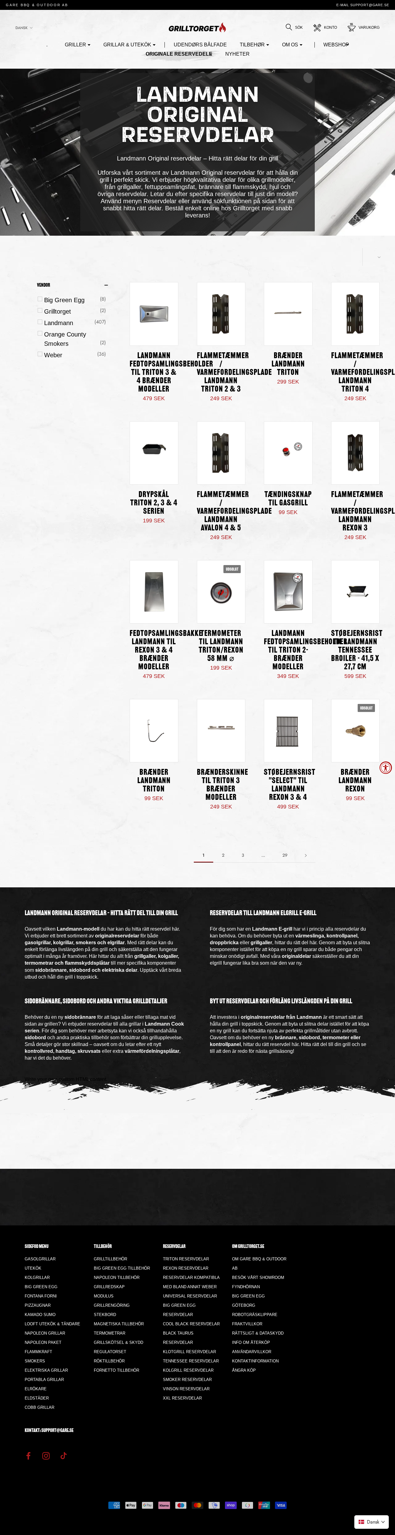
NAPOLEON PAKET (43, 1342)
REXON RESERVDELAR (185, 1268)
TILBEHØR (252, 44)
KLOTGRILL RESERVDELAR (189, 1351)
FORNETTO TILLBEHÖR (116, 1370)
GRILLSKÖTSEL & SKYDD (118, 1342)
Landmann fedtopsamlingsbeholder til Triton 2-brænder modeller (305, 650)
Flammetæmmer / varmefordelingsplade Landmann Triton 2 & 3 (234, 373)
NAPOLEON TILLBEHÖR (116, 1277)
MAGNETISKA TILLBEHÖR (119, 1324)
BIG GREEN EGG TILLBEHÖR (122, 1268)
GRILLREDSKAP (109, 1286)
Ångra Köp (244, 1370)
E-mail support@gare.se (362, 5)
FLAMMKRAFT (38, 1351)
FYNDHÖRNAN (246, 1286)
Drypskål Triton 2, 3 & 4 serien (153, 503)
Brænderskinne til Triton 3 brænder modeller (222, 785)
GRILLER (75, 44)
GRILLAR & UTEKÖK (127, 44)
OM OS (290, 44)
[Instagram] (46, 1455)
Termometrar (109, 1333)
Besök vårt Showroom (258, 1277)
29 (285, 855)
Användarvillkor (251, 1351)
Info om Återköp (251, 1342)
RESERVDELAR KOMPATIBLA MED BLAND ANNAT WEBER (191, 1282)
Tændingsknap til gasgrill (288, 499)
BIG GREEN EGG (41, 1286)
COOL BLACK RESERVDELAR (191, 1324)
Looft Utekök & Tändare (52, 1324)
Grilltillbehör (110, 1259)
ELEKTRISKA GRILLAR (46, 1370)
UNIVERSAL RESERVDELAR (190, 1296)
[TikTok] (63, 1455)
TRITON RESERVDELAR (186, 1259)
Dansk (21, 28)
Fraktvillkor (247, 1324)
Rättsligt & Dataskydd (258, 1333)
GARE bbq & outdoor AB (37, 5)
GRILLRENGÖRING (112, 1305)
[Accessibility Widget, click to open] (386, 767)
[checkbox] (75, 300)
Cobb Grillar (39, 1407)
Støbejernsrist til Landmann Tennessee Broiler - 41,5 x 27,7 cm (357, 650)
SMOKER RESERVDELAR (187, 1379)
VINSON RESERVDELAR (186, 1389)
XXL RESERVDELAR (182, 1398)
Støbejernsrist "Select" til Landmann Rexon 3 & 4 (289, 785)
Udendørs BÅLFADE (200, 44)
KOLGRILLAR (37, 1277)
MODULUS (104, 1296)
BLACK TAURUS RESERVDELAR (178, 1338)
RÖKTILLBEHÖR (109, 1361)
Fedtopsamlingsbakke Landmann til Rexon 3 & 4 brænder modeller (166, 650)
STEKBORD (105, 1314)
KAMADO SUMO (40, 1314)
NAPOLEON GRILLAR (45, 1333)
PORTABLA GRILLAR (44, 1379)
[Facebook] (28, 1455)
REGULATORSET (110, 1351)
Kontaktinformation (255, 1361)
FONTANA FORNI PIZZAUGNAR (41, 1301)
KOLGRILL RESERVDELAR (188, 1370)
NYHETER (237, 54)
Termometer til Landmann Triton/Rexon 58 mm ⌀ (221, 646)
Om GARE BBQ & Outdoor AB (259, 1264)
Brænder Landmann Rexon (355, 781)
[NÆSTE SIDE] (305, 855)
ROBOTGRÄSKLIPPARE (254, 1314)
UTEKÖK (33, 1268)
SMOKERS (35, 1361)
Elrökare (36, 1389)
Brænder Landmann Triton (288, 364)
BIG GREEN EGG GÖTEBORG (248, 1301)
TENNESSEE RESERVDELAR (191, 1361)
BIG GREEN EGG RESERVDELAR (179, 1310)
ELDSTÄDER (37, 1398)
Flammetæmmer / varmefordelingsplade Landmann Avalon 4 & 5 (234, 512)
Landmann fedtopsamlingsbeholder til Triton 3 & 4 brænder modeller (171, 373)
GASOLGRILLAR (40, 1259)
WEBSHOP (336, 44)
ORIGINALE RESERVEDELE (179, 54)
